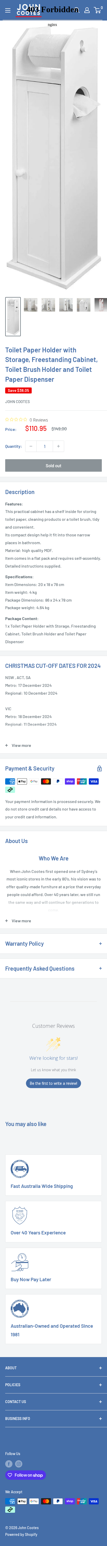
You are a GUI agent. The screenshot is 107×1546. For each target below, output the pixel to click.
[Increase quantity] (58, 446)
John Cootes (17, 401)
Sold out (53, 465)
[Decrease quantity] (30, 446)
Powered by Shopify (21, 1534)
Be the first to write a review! (53, 1083)
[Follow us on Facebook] (8, 1463)
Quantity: (13, 446)
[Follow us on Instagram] (18, 1463)
